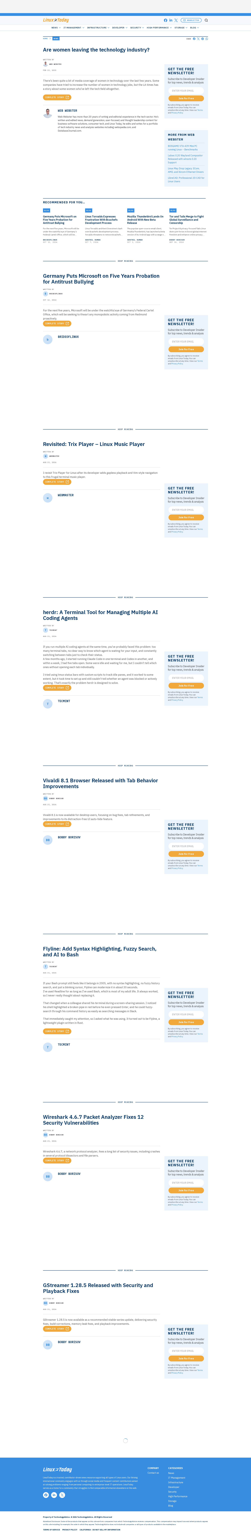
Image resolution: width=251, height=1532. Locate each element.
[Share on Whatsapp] (207, 39)
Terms (200, 110)
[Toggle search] (206, 20)
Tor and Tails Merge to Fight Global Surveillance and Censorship (186, 220)
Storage (180, 27)
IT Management (72, 27)
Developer (118, 27)
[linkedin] (171, 20)
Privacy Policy (177, 112)
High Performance (158, 27)
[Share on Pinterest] (202, 39)
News (55, 27)
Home (45, 38)
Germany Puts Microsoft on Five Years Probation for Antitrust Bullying (59, 220)
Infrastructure (97, 27)
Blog (193, 27)
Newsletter (193, 20)
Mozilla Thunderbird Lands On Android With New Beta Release (145, 220)
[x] (176, 20)
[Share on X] (198, 39)
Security (135, 27)
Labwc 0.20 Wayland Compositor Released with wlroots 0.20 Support (185, 159)
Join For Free (186, 98)
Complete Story (54, 97)
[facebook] (165, 20)
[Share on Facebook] (194, 39)
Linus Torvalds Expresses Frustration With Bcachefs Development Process (101, 220)
